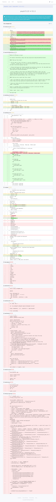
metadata (6, 187)
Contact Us (19, 497)
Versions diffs (15, 6)
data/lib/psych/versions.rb (9, 95)
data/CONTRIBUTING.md (9, 52)
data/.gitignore (7, 262)
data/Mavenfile (7, 300)
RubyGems (6, 6)
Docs (36, 497)
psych (10, 6)
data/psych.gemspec (8, 393)
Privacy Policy (31, 497)
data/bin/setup (7, 382)
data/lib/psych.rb (8, 112)
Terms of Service (25, 497)
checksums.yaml (8, 26)
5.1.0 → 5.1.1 (21, 6)
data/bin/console (8, 369)
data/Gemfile (7, 285)
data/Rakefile (7, 313)
